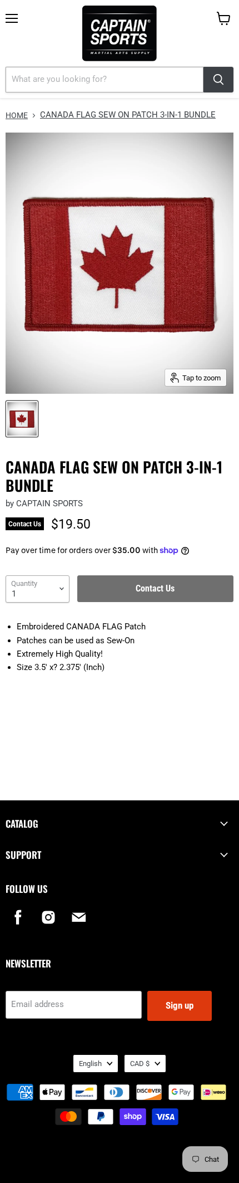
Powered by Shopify (119, 1161)
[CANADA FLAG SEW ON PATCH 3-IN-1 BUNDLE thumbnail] (22, 419)
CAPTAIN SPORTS (49, 503)
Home (17, 115)
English (90, 1063)
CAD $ (140, 1063)
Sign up (179, 1005)
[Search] (218, 79)
